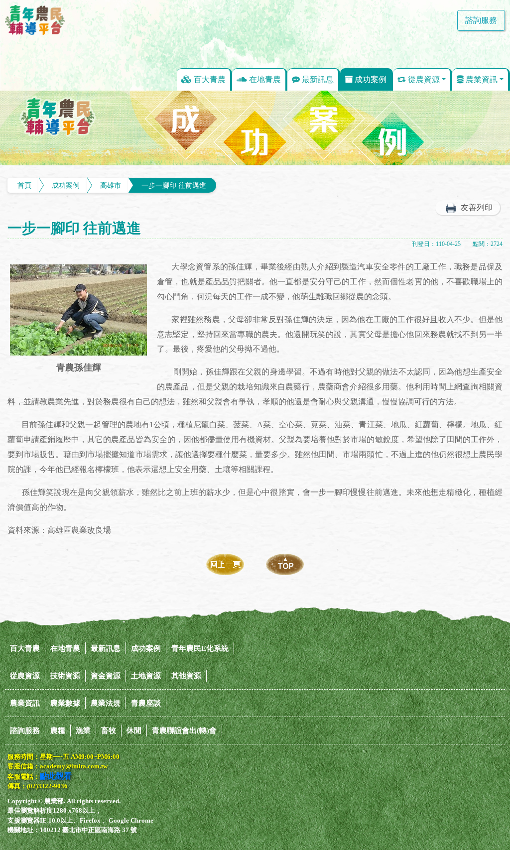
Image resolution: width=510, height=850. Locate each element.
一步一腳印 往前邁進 (173, 185)
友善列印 (477, 208)
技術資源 (65, 676)
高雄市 (110, 185)
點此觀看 (56, 776)
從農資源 (423, 79)
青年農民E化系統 (200, 648)
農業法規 (106, 703)
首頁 (24, 185)
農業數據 (65, 703)
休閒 (134, 730)
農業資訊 (481, 79)
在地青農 (264, 79)
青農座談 (146, 703)
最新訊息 (317, 79)
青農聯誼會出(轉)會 (184, 730)
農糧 (57, 730)
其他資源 (186, 676)
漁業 (83, 730)
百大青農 (209, 79)
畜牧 (108, 730)
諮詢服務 (481, 20)
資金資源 (106, 676)
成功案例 (369, 79)
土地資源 (146, 676)
